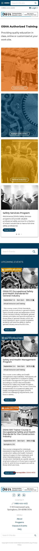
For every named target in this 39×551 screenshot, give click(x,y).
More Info (9, 330)
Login (34, 8)
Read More (8, 230)
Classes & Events (19, 526)
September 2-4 (9, 366)
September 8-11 (9, 441)
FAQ (19, 529)
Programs (19, 522)
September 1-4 (9, 300)
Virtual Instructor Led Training (14, 303)
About (19, 519)
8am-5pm (20, 300)
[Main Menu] (2, 3)
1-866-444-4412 (8, 8)
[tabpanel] (19, 211)
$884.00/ (29, 300)
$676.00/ (30, 366)
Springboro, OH (9, 444)
